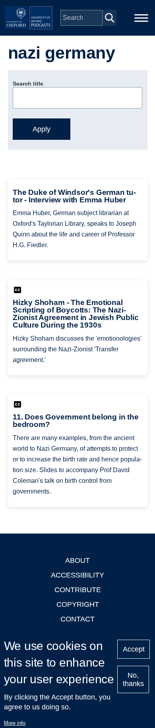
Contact (77, 619)
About (77, 560)
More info (14, 723)
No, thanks (133, 679)
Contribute (77, 590)
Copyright (77, 604)
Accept (134, 649)
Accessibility (77, 575)
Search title (28, 83)
